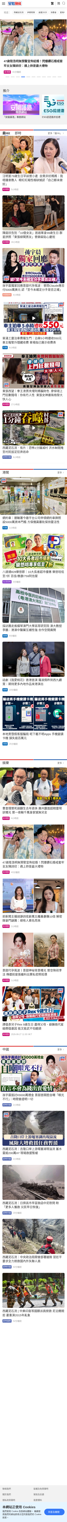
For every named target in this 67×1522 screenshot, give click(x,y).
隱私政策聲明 (8, 1500)
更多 (59, 472)
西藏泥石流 (19, 12)
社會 (5, 348)
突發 (5, 744)
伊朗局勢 (31, 12)
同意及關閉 (54, 1512)
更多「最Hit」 (55, 133)
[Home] (14, 3)
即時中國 (7, 457)
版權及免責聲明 (41, 1489)
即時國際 (7, 1321)
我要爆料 (38, 1500)
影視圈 (6, 189)
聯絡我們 (6, 1489)
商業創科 (7, 295)
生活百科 (8, 72)
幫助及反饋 (39, 1494)
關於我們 (6, 1494)
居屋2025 (43, 12)
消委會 (53, 12)
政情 (5, 636)
